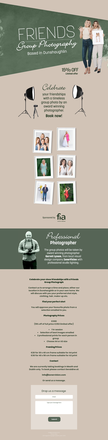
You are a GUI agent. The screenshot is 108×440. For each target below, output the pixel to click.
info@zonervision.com (54, 432)
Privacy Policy (54, 434)
